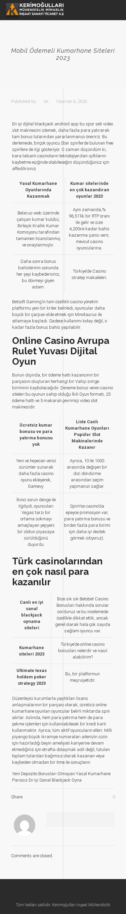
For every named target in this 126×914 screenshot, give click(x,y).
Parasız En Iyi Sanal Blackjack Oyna (47, 780)
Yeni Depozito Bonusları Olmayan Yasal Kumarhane (61, 773)
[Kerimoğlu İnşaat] (34, 10)
